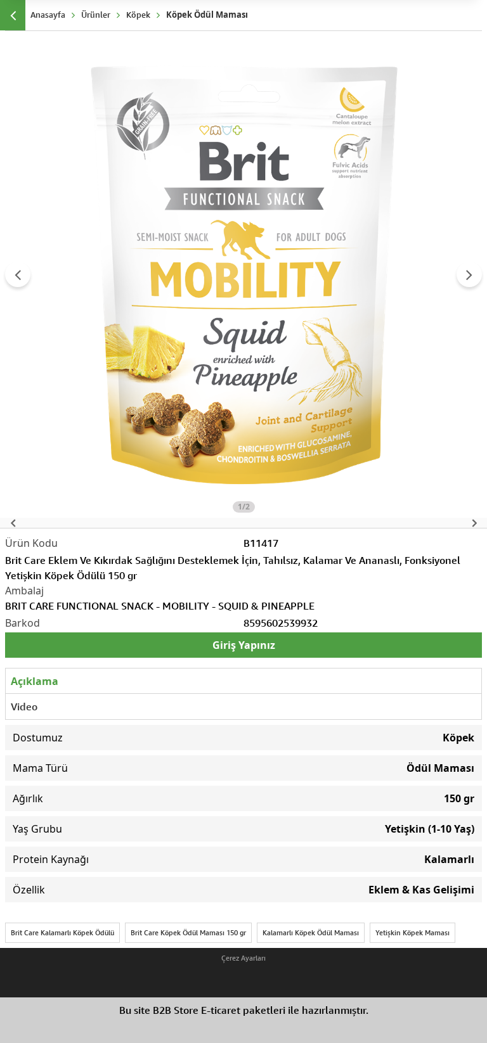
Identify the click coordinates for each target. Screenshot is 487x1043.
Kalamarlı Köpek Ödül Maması (311, 932)
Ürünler (95, 14)
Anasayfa (47, 14)
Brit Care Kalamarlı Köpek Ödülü (62, 932)
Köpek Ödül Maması (207, 14)
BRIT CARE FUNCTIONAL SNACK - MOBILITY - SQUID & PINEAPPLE (160, 605)
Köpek (138, 14)
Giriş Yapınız (243, 645)
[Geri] (12, 15)
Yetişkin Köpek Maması (412, 932)
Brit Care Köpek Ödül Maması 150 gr (188, 932)
